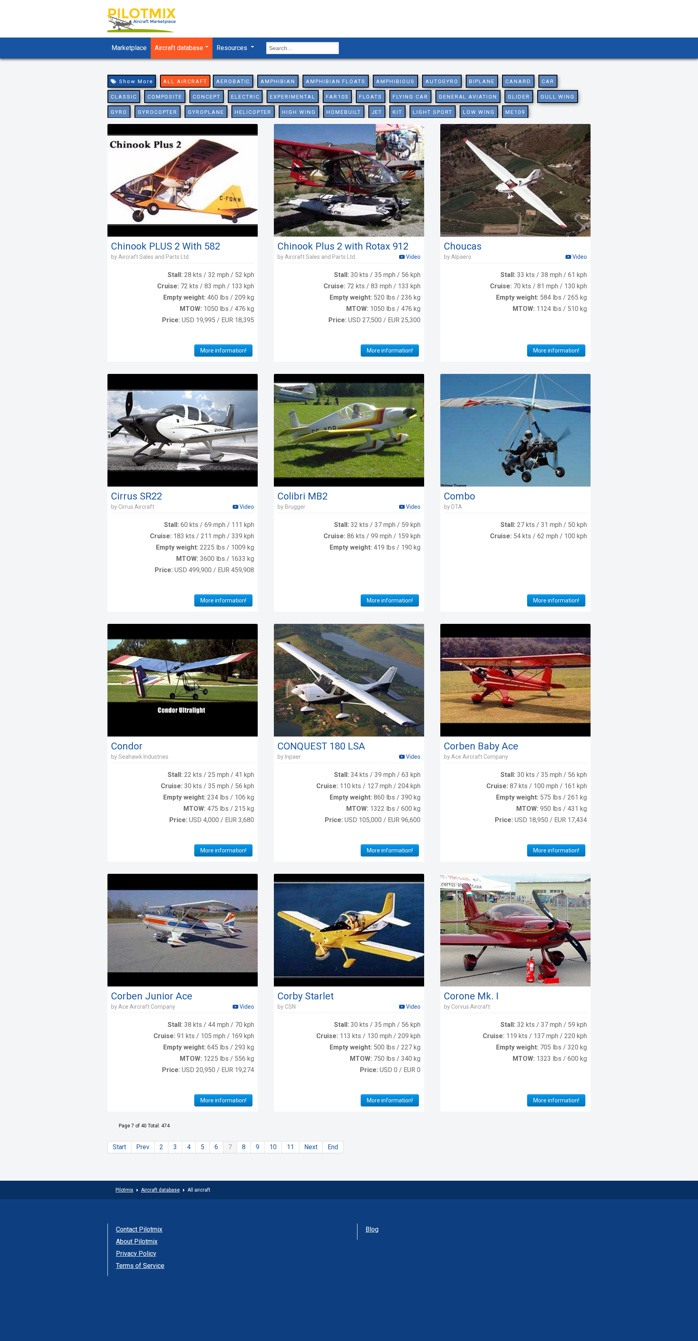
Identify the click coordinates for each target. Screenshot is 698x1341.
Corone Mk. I (471, 996)
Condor (127, 746)
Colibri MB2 (303, 496)
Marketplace (129, 48)
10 (273, 1147)
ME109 (515, 112)
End (333, 1147)
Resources (233, 48)
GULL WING (557, 97)
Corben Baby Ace (481, 746)
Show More (135, 81)
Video (412, 257)
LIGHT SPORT (432, 112)
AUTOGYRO (442, 81)
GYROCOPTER (158, 112)
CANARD (518, 81)
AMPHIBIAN (278, 81)
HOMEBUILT (343, 112)
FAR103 (337, 97)
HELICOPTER (253, 112)
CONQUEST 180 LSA (321, 746)
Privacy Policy (136, 1253)
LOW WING (479, 112)
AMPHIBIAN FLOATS (336, 81)
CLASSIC (124, 97)
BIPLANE (482, 81)
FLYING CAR (410, 97)
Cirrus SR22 (136, 496)
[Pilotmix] (148, 21)
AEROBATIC (233, 81)
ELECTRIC (245, 97)
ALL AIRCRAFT (185, 81)
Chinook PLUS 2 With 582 (165, 246)
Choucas (462, 246)
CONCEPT (207, 97)
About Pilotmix (137, 1241)
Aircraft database (179, 48)
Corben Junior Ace (151, 996)
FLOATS (371, 97)
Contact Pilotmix (139, 1229)
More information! (223, 350)
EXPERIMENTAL (292, 97)
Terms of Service (140, 1266)
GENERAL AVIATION (468, 97)
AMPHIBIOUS (395, 81)
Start (119, 1147)
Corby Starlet (306, 996)
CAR (548, 81)
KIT (397, 112)
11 (290, 1147)
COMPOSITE (165, 97)
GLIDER (519, 97)
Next (310, 1147)
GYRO (119, 112)
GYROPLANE (206, 112)
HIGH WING (299, 112)
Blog (372, 1229)
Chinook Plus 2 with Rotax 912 (343, 246)
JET (377, 112)
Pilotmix (124, 1190)
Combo (459, 496)
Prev (142, 1147)
